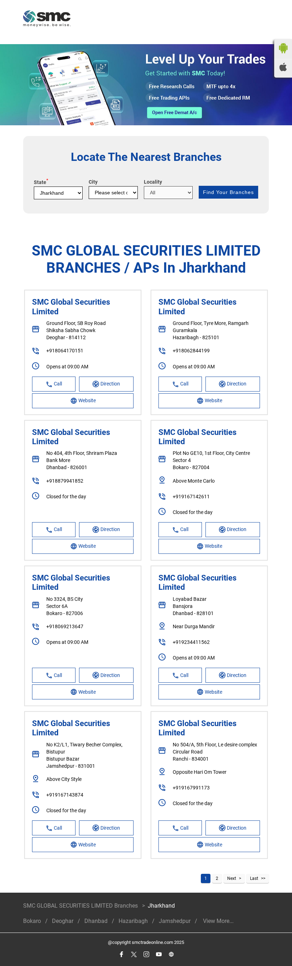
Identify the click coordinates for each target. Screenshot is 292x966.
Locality (153, 182)
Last (254, 878)
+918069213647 (64, 626)
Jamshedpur (175, 921)
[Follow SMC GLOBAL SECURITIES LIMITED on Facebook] (121, 954)
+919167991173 (191, 788)
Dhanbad (96, 921)
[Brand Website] (171, 954)
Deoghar (62, 921)
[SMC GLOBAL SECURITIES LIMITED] (47, 19)
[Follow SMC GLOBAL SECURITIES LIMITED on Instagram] (146, 954)
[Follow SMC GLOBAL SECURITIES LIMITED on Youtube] (158, 954)
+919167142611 (191, 496)
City (93, 182)
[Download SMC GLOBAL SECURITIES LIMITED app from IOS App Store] (283, 69)
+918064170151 (64, 350)
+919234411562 (191, 642)
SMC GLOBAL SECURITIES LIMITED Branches (81, 905)
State (41, 182)
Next (231, 878)
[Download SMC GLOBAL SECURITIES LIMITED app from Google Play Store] (283, 55)
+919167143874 (64, 795)
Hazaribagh (133, 921)
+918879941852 (64, 481)
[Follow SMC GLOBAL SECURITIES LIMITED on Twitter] (133, 954)
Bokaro (32, 921)
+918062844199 (191, 350)
